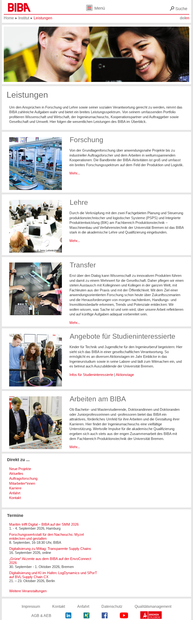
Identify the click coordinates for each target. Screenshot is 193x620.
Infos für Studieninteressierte (91, 375)
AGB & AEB (41, 616)
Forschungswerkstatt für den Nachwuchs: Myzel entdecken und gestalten (46, 536)
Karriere (15, 488)
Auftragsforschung (23, 478)
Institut (23, 18)
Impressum (31, 606)
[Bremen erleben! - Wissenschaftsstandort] (151, 616)
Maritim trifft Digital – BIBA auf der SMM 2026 (44, 524)
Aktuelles (16, 473)
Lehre (79, 202)
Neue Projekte (20, 469)
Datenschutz (111, 606)
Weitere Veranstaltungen (28, 591)
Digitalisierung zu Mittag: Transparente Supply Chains (50, 549)
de (182, 18)
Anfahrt (14, 493)
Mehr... (74, 173)
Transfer (83, 265)
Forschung (86, 140)
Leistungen (43, 18)
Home (9, 18)
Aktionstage (125, 375)
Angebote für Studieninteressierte (122, 336)
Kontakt (15, 498)
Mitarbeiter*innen (22, 483)
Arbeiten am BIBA (98, 399)
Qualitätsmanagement (153, 606)
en (187, 18)
